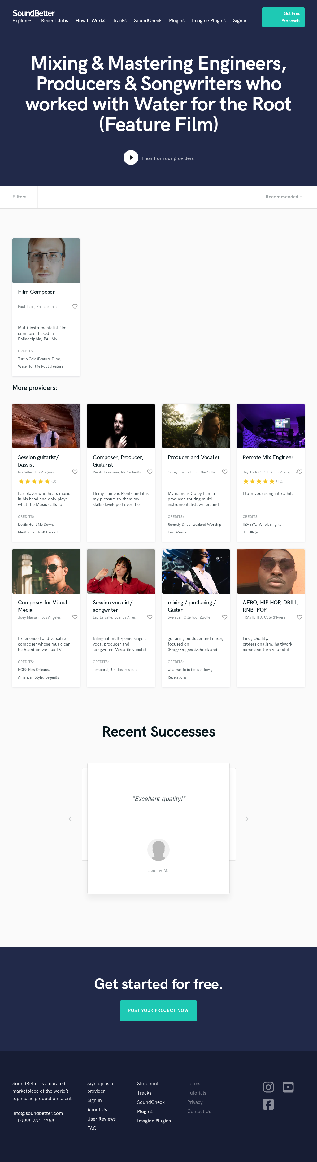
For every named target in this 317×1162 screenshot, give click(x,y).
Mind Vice (26, 532)
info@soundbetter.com (37, 1114)
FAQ (92, 1128)
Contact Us (199, 1112)
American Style (30, 677)
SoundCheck (148, 21)
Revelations (177, 677)
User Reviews (101, 1119)
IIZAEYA (249, 524)
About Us (97, 1110)
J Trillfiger (251, 532)
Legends (52, 677)
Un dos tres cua (124, 669)
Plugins (177, 21)
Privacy (195, 1102)
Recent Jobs (54, 21)
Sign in (240, 21)
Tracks (120, 21)
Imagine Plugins (209, 21)
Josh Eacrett (47, 532)
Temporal (100, 669)
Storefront (147, 1084)
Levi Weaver (178, 532)
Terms (193, 1084)
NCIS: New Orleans (33, 669)
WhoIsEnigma (270, 524)
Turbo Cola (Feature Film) (39, 359)
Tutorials (196, 1093)
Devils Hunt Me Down (35, 524)
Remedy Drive (179, 524)
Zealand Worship (207, 524)
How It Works (90, 21)
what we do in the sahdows (189, 669)
